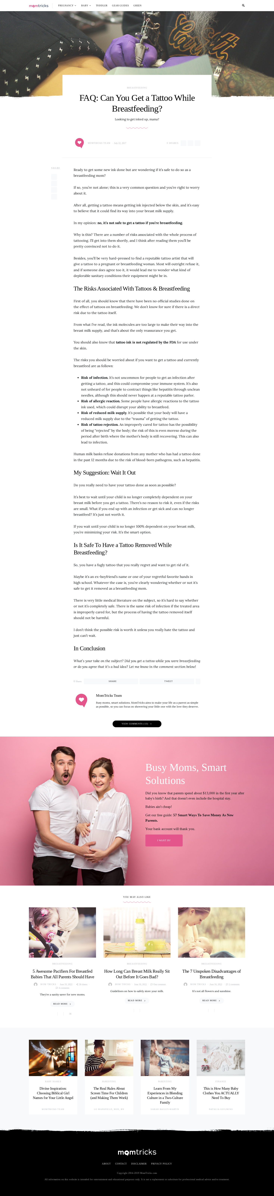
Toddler (102, 5)
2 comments (234, 984)
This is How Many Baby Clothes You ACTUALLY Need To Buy (221, 1093)
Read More (60, 1004)
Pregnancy (66, 5)
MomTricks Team (99, 143)
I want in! (164, 840)
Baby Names (53, 1081)
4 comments (64, 988)
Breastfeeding (137, 88)
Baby (84, 5)
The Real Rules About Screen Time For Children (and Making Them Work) (109, 1093)
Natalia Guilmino (221, 1109)
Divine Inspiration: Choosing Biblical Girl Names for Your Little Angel (53, 1093)
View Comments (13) (135, 724)
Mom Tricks (48, 984)
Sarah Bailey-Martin (165, 1109)
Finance (220, 1081)
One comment (159, 984)
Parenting (109, 1081)
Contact (121, 1163)
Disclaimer (139, 1163)
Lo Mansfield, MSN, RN (109, 1109)
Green (137, 5)
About (106, 1163)
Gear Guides (120, 5)
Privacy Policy (161, 1163)
